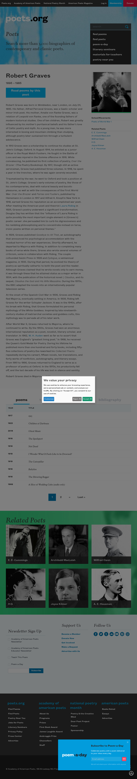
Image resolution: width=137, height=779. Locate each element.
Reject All (77, 399)
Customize (49, 399)
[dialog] (68, 389)
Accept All (87, 399)
